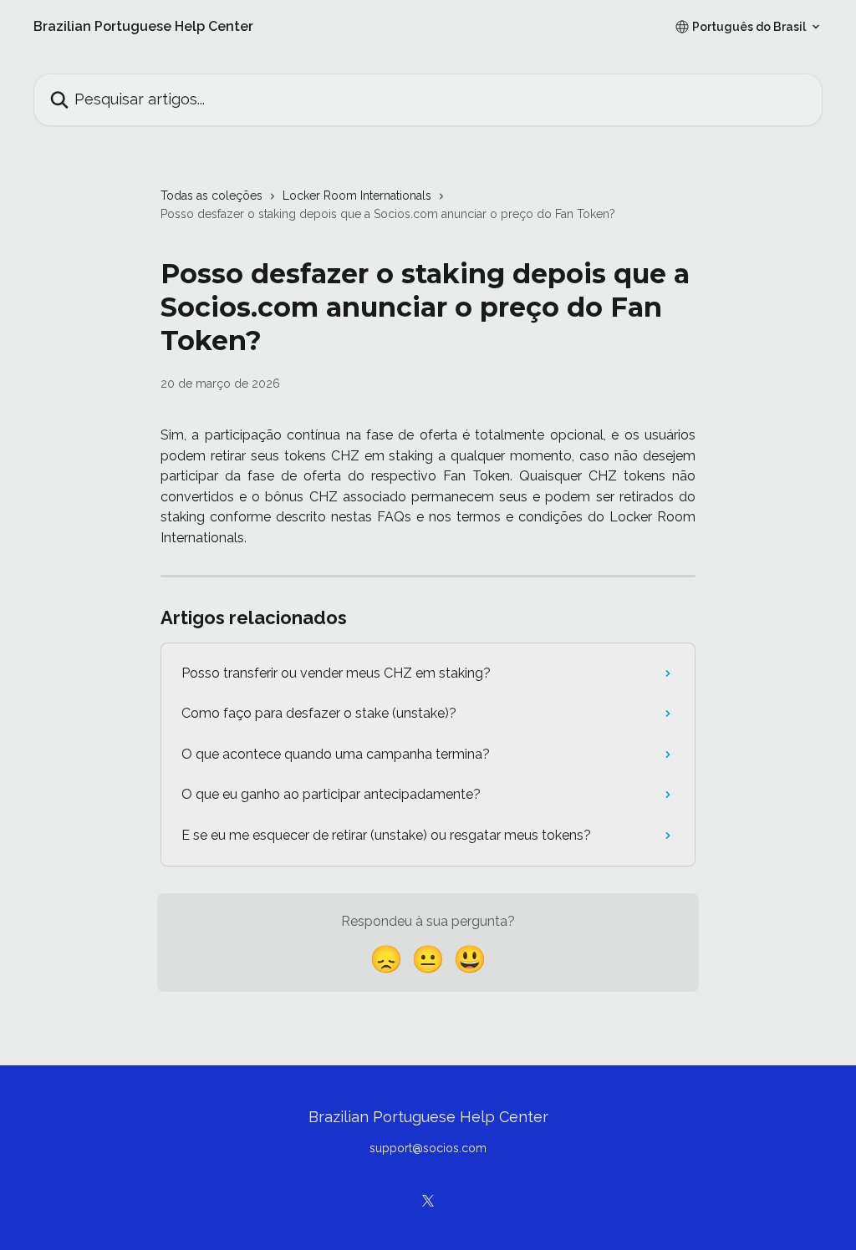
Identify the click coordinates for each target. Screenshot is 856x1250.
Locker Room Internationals (357, 195)
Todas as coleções (211, 195)
